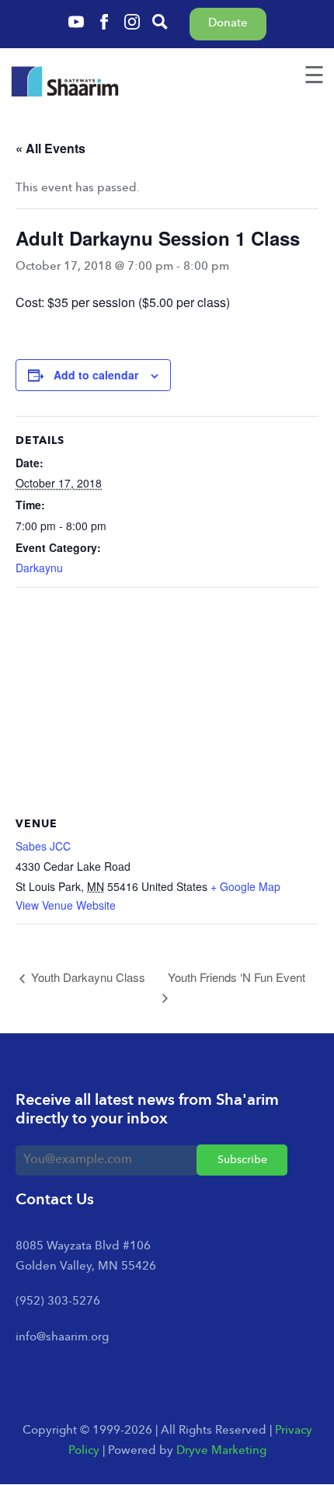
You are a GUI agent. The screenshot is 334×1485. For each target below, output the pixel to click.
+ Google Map (245, 886)
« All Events (50, 148)
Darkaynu (39, 567)
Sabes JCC (43, 846)
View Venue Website (66, 905)
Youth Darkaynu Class (86, 977)
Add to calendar (96, 375)
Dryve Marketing (221, 1451)
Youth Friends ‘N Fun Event (236, 977)
